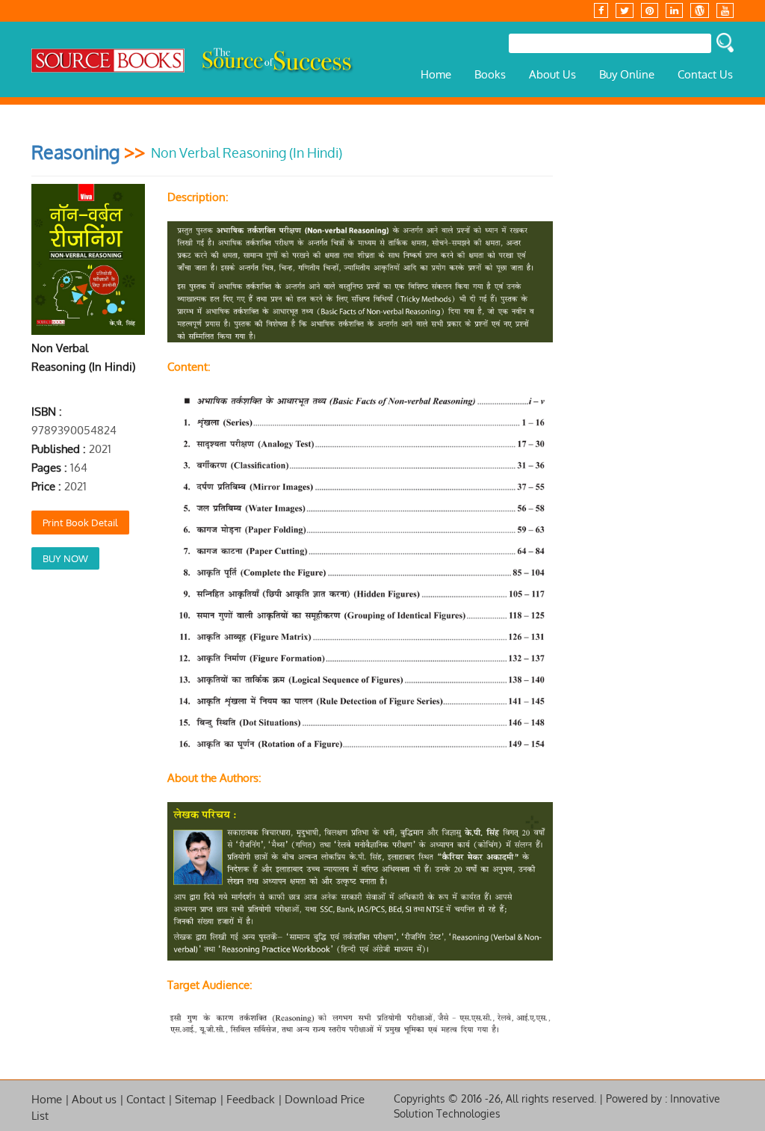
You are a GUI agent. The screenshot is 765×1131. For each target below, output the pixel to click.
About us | (98, 1099)
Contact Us (705, 74)
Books (490, 74)
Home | (50, 1099)
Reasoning (75, 152)
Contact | (149, 1099)
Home (436, 74)
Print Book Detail (80, 522)
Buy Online (626, 74)
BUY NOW (65, 558)
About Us (552, 74)
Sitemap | (199, 1099)
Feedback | (254, 1099)
